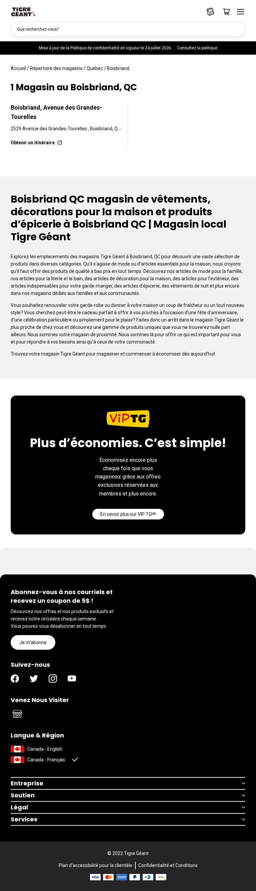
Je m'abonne (33, 642)
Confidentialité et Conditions (168, 865)
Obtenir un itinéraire (33, 142)
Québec (95, 68)
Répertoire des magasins (56, 68)
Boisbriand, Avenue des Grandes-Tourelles (56, 112)
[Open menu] (238, 11)
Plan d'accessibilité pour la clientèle (95, 865)
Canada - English (44, 749)
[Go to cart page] (224, 11)
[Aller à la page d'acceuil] (23, 11)
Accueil (18, 68)
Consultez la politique (197, 48)
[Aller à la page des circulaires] (210, 11)
